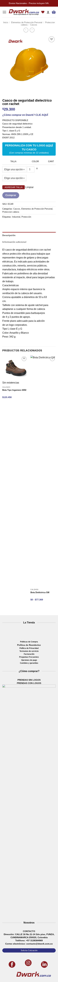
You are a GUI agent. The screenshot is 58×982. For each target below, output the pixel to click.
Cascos (33, 25)
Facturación (29, 654)
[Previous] (5, 92)
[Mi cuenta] (48, 12)
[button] (4, 12)
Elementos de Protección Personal (26, 22)
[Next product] (26, 30)
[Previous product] (32, 30)
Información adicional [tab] (14, 242)
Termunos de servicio (29, 651)
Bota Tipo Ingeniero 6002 (14, 390)
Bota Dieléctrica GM (39, 592)
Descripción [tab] (8, 235)
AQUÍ (49, 145)
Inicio (5, 22)
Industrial (16, 217)
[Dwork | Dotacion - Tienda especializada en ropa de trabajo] (24, 12)
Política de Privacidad (29, 648)
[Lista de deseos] (42, 12)
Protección (26, 217)
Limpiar (29, 187)
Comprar (10, 195)
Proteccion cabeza (10, 212)
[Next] (14, 92)
